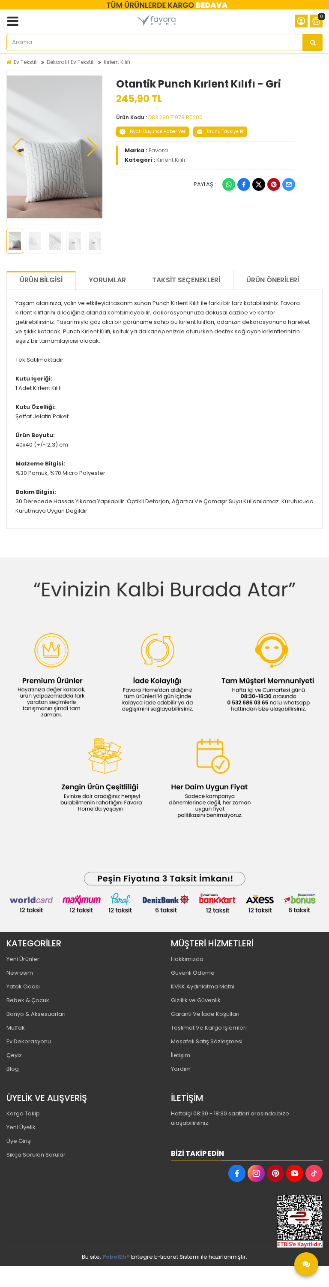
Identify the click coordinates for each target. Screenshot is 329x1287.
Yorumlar (107, 280)
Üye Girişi (19, 1141)
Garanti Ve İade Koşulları (205, 1014)
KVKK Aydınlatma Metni (202, 986)
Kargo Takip (23, 1113)
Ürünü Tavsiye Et (225, 131)
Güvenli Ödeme (193, 973)
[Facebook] (243, 184)
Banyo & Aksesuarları (36, 1014)
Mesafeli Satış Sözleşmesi (206, 1041)
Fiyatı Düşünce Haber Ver (157, 131)
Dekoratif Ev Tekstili (71, 62)
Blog (12, 1069)
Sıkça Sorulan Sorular (36, 1155)
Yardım (181, 1069)
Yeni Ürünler (22, 959)
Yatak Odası (23, 986)
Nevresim (19, 973)
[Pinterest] (273, 184)
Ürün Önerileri (272, 280)
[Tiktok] (314, 1173)
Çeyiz (14, 1055)
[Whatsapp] (228, 184)
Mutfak (15, 1028)
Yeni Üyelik (21, 1127)
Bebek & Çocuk (27, 1000)
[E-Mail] (288, 184)
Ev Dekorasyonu (28, 1041)
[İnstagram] (256, 1173)
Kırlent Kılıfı (117, 62)
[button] (17, 147)
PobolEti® (116, 1257)
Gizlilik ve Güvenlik (196, 1000)
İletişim (180, 1055)
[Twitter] (258, 184)
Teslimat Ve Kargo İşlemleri (209, 1028)
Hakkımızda (187, 959)
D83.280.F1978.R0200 (175, 117)
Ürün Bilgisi (41, 280)
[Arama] (313, 42)
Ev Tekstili (26, 62)
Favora (158, 150)
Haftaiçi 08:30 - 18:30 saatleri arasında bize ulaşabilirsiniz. (230, 1118)
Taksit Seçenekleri (186, 280)
